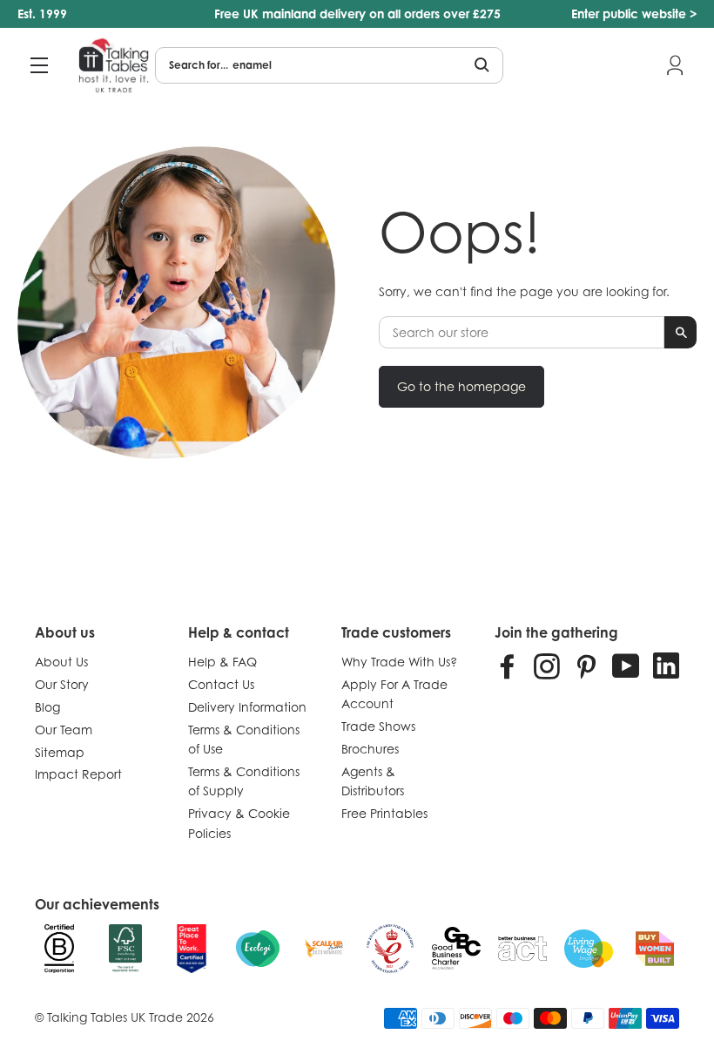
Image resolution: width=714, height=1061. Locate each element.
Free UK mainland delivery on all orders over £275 (357, 13)
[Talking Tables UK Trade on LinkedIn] (666, 665)
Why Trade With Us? (399, 661)
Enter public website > (634, 13)
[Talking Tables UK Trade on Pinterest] (586, 665)
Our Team (63, 729)
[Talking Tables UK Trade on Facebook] (508, 665)
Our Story (62, 684)
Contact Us (221, 684)
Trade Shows (378, 726)
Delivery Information (247, 706)
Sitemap (59, 752)
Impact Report (78, 774)
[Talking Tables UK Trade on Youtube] (626, 665)
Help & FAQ (222, 661)
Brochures (370, 748)
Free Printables (384, 813)
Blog (47, 706)
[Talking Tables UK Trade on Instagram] (547, 665)
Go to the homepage (461, 386)
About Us (61, 661)
